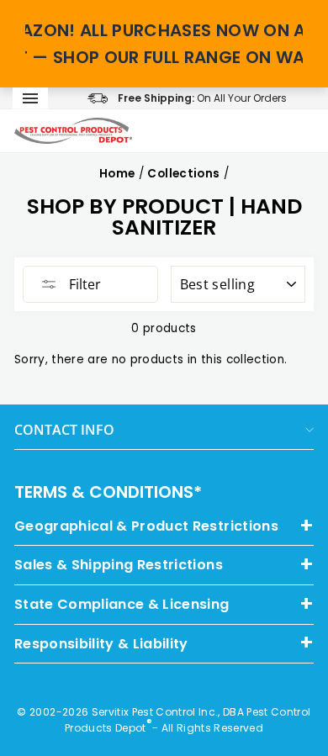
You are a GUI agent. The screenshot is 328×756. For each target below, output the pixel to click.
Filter (83, 284)
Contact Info (64, 429)
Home (117, 174)
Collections (183, 174)
